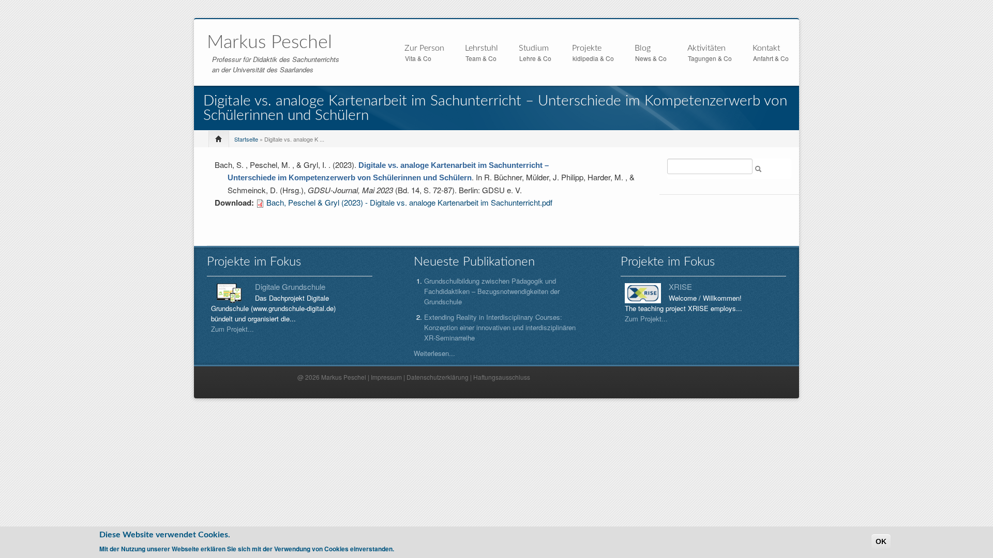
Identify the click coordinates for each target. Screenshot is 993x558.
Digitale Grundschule (290, 286)
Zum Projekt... (232, 329)
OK (881, 541)
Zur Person (424, 48)
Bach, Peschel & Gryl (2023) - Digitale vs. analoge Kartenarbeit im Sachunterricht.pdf (409, 202)
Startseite (246, 139)
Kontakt (766, 48)
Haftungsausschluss (501, 377)
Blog (643, 48)
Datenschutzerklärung (438, 377)
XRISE (680, 286)
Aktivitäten (706, 48)
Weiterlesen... (434, 353)
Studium (534, 48)
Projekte (586, 48)
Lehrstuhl (481, 48)
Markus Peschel (269, 42)
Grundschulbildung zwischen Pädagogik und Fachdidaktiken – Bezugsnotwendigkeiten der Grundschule (492, 291)
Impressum (386, 377)
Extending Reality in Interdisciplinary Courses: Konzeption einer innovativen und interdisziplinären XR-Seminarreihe (500, 327)
